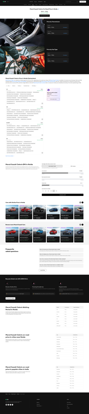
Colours (40, 4)
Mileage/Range (51, 4)
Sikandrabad (59, 351)
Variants (29, 4)
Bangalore (58, 383)
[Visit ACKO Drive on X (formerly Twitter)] (10, 404)
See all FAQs (42, 270)
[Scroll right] (82, 202)
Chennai (58, 385)
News (45, 1)
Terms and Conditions (70, 404)
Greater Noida (59, 337)
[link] (12, 209)
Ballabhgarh (58, 346)
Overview (25, 4)
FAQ (64, 4)
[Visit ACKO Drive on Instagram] (8, 404)
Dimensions (60, 4)
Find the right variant (53, 99)
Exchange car (40, 1)
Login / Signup (83, 1)
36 (48, 190)
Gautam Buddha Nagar (60, 348)
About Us (38, 402)
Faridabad (58, 341)
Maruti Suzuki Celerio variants (39, 82)
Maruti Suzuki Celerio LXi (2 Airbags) (19, 81)
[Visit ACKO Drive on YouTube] (6, 404)
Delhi (57, 353)
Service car (31, 1)
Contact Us (38, 404)
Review (56, 4)
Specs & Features (45, 4)
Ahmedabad (58, 376)
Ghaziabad (58, 344)
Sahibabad (58, 339)
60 (53, 190)
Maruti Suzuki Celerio (10, 80)
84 (56, 190)
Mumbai (58, 378)
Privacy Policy (69, 402)
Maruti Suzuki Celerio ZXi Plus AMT (48, 81)
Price (33, 4)
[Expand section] (41, 405)
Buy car (35, 1)
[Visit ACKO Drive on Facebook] (12, 404)
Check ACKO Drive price (44, 15)
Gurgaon (58, 355)
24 (45, 190)
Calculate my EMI (63, 194)
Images (36, 4)
